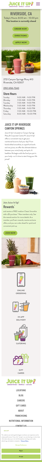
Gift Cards (21, 405)
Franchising (21, 416)
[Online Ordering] (21, 280)
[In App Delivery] (21, 306)
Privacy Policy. (25, 441)
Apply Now (21, 42)
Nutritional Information (22, 421)
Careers (21, 400)
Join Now (10, 232)
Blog (21, 395)
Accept (21, 456)
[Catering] (21, 333)
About (21, 410)
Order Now (21, 29)
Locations (21, 390)
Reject (21, 451)
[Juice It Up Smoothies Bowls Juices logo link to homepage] (21, 382)
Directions (22, 36)
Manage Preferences (21, 445)
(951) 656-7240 (11, 88)
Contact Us (21, 426)
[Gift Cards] (21, 359)
